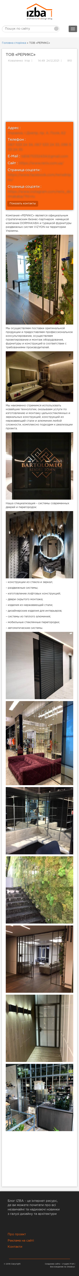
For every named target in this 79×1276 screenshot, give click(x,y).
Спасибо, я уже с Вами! (39, 81)
